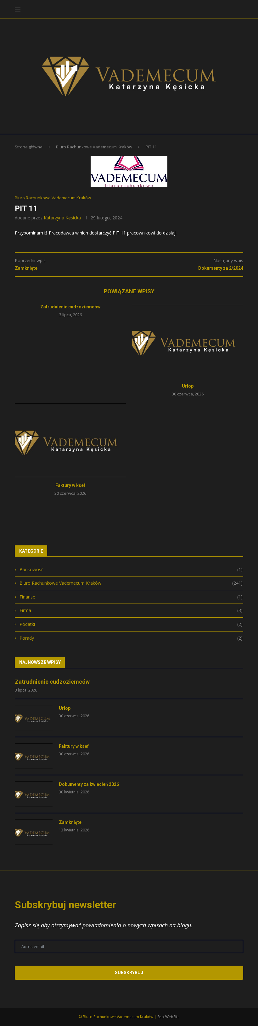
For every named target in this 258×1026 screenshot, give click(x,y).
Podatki (131, 624)
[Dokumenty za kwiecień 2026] (34, 794)
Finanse (131, 597)
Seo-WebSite (168, 1016)
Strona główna (28, 147)
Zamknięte (70, 822)
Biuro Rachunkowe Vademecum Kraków (94, 147)
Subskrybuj (129, 972)
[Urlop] (187, 341)
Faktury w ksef (70, 485)
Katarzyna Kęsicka (62, 218)
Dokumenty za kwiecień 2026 (89, 784)
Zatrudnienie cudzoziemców (70, 306)
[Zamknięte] (34, 832)
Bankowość (131, 569)
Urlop (188, 386)
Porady (131, 638)
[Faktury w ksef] (70, 440)
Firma (131, 610)
